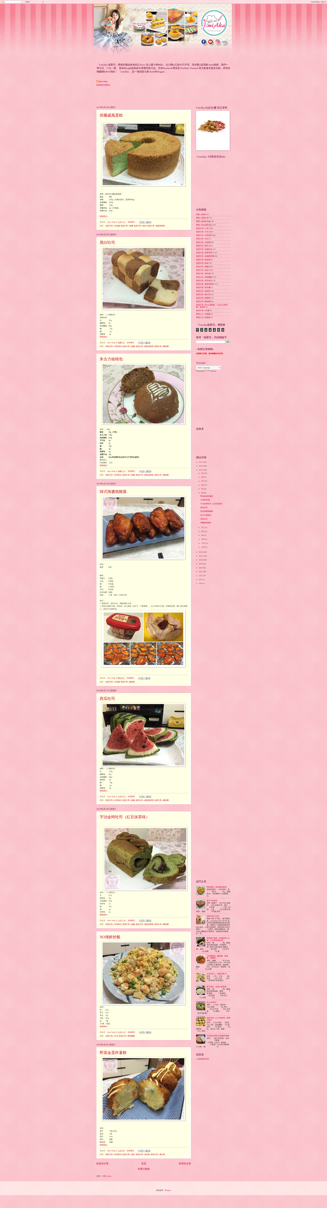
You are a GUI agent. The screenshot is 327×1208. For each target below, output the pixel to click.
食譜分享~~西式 (202, 245)
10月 (203, 539)
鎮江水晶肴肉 (212, 900)
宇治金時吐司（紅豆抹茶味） (125, 816)
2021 (201, 571)
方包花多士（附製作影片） (217, 973)
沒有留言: (132, 222)
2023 (201, 579)
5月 (202, 489)
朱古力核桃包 (111, 358)
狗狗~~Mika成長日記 (204, 225)
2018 (201, 560)
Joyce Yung (103, 81)
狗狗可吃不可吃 (213, 916)
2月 (202, 477)
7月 (202, 527)
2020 (201, 568)
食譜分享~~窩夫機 (203, 287)
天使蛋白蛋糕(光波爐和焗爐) (218, 1035)
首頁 (143, 1163)
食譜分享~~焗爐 (127, 225)
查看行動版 (144, 1168)
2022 (201, 575)
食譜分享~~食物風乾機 (205, 256)
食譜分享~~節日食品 (204, 280)
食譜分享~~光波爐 (113, 225)
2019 (201, 564)
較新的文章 (102, 1163)
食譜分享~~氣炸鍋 (203, 259)
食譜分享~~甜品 (140, 225)
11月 (203, 543)
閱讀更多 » (104, 216)
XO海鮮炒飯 (110, 936)
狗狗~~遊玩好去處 (203, 221)
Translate (213, 371)
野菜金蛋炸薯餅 (113, 1052)
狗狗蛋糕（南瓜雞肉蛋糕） (217, 887)
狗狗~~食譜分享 (202, 218)
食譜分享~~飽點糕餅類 (156, 225)
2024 (201, 583)
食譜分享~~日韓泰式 (114, 346)
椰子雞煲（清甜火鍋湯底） (217, 986)
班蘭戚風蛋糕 (111, 115)
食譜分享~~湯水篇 (203, 273)
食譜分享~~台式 (202, 238)
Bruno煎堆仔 (212, 1002)
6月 (202, 493)
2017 (201, 556)
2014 (201, 466)
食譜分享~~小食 (202, 228)
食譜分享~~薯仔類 (158, 1154)
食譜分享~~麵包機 (161, 346)
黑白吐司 (107, 242)
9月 (202, 535)
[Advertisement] (142, 95)
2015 (201, 470)
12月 (203, 547)
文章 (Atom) (107, 1176)
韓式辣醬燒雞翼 (113, 491)
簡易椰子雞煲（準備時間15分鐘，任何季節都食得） (218, 939)
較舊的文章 (185, 1163)
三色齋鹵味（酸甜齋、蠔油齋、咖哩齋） (217, 957)
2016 (201, 552)
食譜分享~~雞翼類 (128, 682)
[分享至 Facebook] (147, 222)
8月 (202, 531)
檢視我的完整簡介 (103, 85)
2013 (201, 462)
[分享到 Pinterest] (150, 222)
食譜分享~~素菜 (128, 1154)
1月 (202, 473)
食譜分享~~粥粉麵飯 (127, 1036)
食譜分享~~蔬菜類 (143, 1154)
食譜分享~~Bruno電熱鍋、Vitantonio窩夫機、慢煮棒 (212, 306)
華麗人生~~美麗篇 (203, 314)
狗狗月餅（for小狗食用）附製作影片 (218, 1019)
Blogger (168, 1190)
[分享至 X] (145, 222)
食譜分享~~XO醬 (202, 310)
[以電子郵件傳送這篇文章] (140, 222)
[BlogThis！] (143, 222)
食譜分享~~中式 (112, 1036)
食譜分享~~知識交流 (204, 249)
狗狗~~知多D (201, 214)
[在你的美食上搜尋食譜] (202, 1059)
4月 (202, 485)
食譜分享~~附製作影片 (205, 252)
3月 (202, 481)
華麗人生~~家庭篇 (203, 317)
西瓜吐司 (107, 698)
